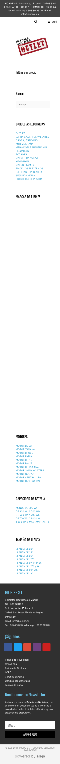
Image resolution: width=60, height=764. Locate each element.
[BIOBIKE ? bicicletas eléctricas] (10, 21)
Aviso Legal (11, 663)
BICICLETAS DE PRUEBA (29, 178)
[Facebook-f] (8, 647)
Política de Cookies (15, 668)
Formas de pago (14, 685)
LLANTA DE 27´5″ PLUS (29, 562)
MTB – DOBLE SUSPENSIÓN (31, 147)
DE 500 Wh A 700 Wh (28, 514)
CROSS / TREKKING (27, 140)
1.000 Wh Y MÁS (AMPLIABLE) (32, 521)
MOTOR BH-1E (24, 459)
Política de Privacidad (17, 659)
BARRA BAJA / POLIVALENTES (32, 136)
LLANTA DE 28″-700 (27, 569)
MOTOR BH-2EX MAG (27, 466)
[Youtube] (46, 647)
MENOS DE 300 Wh (26, 507)
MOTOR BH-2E (24, 463)
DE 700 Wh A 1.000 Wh (28, 518)
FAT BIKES (21, 154)
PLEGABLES (22, 150)
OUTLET (20, 133)
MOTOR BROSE (24, 452)
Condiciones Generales (17, 680)
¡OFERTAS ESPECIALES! (29, 171)
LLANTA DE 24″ (24, 552)
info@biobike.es (20, 620)
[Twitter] (18, 647)
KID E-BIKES (22, 161)
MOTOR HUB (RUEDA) (28, 480)
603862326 (43, 625)
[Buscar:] (33, 104)
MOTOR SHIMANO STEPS (30, 470)
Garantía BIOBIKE (14, 676)
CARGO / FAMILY (25, 164)
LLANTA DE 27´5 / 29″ (28, 566)
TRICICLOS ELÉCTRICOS (29, 168)
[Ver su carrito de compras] (43, 21)
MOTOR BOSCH (24, 445)
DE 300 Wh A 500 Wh (28, 511)
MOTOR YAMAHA (25, 449)
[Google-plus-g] (27, 647)
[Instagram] (37, 647)
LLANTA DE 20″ (24, 548)
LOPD (8, 672)
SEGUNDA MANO (25, 175)
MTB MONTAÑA (24, 143)
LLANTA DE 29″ (24, 573)
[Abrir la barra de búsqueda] (36, 21)
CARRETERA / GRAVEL (28, 157)
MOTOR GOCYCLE (26, 473)
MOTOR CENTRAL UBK (28, 477)
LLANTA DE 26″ (24, 555)
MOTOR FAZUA (24, 456)
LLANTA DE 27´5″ (26, 559)
